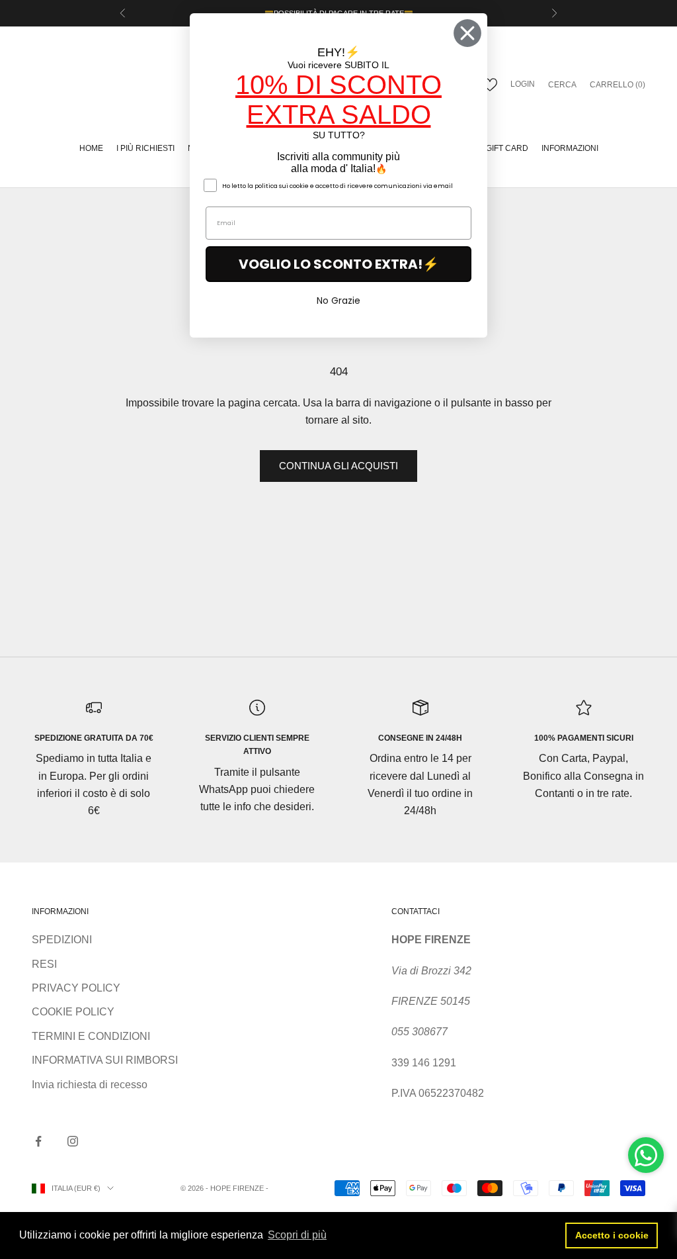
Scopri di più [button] (297, 1234)
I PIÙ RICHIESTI (145, 148)
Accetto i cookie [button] (612, 1235)
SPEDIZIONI (62, 939)
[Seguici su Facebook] (38, 1141)
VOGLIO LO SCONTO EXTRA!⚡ (339, 264)
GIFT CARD (507, 148)
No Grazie (338, 300)
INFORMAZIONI (569, 148)
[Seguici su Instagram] (72, 1141)
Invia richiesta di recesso (89, 1084)
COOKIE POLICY (73, 1011)
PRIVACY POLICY (76, 988)
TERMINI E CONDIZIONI (91, 1036)
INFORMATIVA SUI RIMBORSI (105, 1060)
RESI (44, 964)
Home (91, 148)
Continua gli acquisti (338, 465)
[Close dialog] (467, 33)
